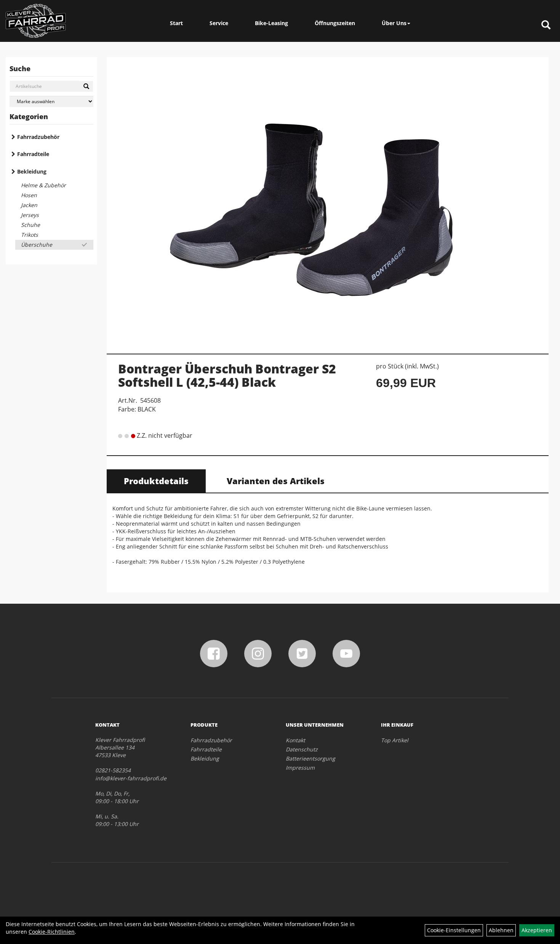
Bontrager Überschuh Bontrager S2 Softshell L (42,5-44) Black (227, 375)
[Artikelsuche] (545, 25)
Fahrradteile (33, 154)
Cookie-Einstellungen (454, 930)
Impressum (300, 767)
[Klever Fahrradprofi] (36, 21)
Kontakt (295, 740)
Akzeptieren (537, 930)
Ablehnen (501, 930)
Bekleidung (31, 171)
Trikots (29, 234)
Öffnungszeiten (335, 23)
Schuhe (30, 224)
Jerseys (30, 214)
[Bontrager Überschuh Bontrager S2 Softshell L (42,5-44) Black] (327, 201)
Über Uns (394, 23)
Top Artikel (394, 740)
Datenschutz (302, 749)
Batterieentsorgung (310, 758)
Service (219, 23)
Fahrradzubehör (38, 136)
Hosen (29, 195)
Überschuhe (36, 244)
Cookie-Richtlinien (52, 931)
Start (176, 23)
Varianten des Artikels (276, 480)
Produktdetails (156, 480)
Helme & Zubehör (43, 185)
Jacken (29, 205)
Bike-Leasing (271, 23)
